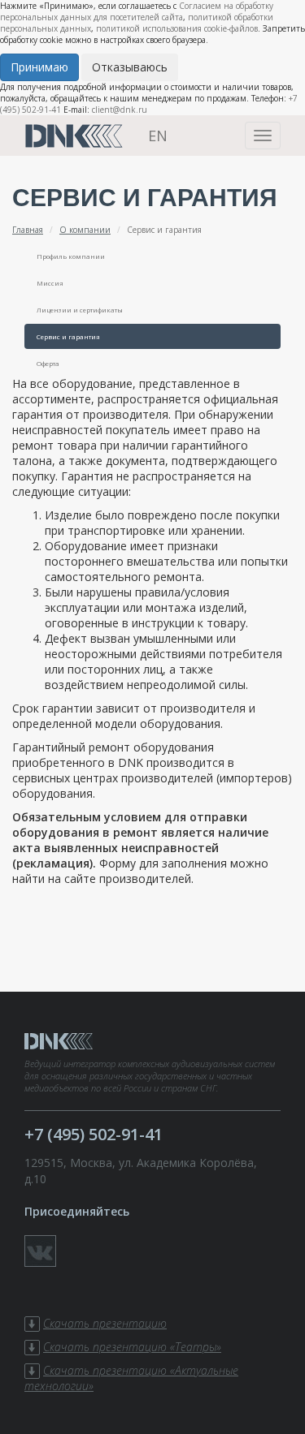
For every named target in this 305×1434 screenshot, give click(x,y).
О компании (85, 229)
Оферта (48, 363)
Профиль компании (71, 256)
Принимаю (39, 67)
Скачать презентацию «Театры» (132, 1346)
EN (158, 135)
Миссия (50, 282)
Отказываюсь (130, 67)
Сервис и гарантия (68, 336)
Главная (27, 229)
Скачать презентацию (105, 1323)
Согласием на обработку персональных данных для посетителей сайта (136, 11)
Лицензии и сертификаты (80, 309)
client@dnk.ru (119, 109)
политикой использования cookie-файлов (177, 28)
